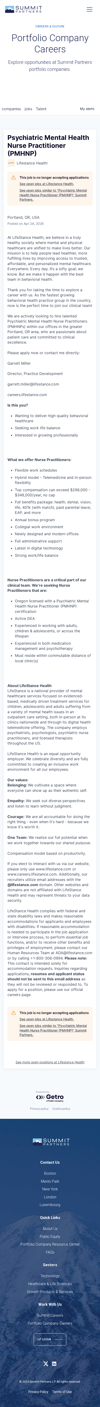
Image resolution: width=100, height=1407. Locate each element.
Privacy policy (39, 1108)
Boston (50, 1173)
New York (50, 1189)
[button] (89, 9)
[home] (23, 9)
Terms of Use (62, 1392)
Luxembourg (50, 1205)
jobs (28, 108)
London (50, 1197)
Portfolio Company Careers (50, 1323)
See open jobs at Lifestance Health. (47, 184)
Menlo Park (50, 1181)
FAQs (50, 1252)
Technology (50, 1276)
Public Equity (50, 1236)
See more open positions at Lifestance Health (50, 1062)
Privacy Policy (38, 1392)
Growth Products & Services (50, 1292)
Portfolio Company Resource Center (50, 1244)
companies (11, 108)
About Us (50, 1228)
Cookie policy (61, 1108)
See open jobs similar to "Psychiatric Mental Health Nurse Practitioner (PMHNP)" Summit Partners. (53, 194)
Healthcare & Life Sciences (50, 1284)
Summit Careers (50, 1315)
